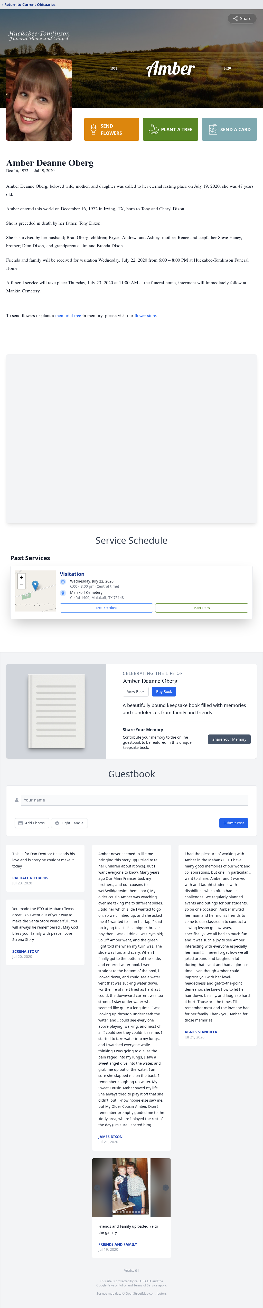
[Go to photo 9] (139, 1212)
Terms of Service (145, 1285)
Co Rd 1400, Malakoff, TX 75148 (97, 597)
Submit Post (233, 822)
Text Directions (106, 608)
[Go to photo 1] (114, 1212)
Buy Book (164, 691)
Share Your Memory (229, 739)
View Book (135, 691)
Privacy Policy (117, 1285)
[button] (35, 585)
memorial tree (68, 315)
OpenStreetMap (137, 1293)
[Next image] (166, 1188)
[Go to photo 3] (120, 1212)
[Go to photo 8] (136, 1212)
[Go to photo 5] (127, 1212)
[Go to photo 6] (130, 1212)
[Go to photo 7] (133, 1212)
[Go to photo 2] (117, 1212)
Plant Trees (202, 608)
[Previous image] (97, 1188)
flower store (145, 315)
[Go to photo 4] (124, 1212)
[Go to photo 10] (142, 1212)
